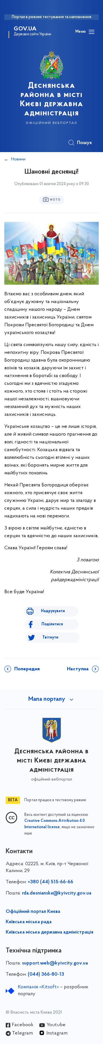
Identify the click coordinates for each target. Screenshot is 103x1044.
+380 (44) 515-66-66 (50, 882)
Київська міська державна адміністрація (49, 932)
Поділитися (52, 624)
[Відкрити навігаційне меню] (91, 32)
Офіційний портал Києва (33, 911)
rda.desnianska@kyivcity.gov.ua (56, 893)
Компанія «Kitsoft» (38, 987)
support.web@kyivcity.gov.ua (55, 963)
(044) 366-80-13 (46, 974)
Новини (18, 159)
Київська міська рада (29, 922)
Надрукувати (53, 611)
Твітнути (50, 637)
